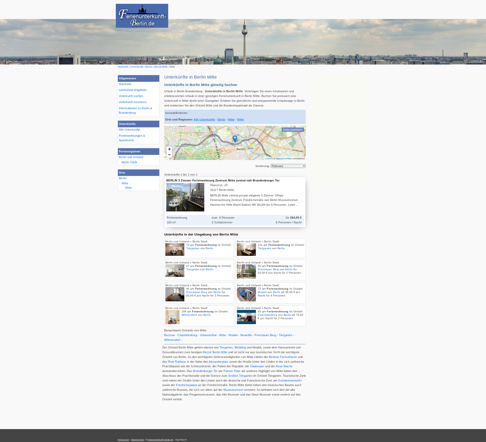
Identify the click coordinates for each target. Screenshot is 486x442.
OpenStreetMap (284, 158)
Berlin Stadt (129, 162)
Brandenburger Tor (205, 371)
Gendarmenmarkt (289, 380)
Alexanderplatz (218, 361)
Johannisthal (208, 335)
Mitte (125, 183)
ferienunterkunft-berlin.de (160, 440)
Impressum (123, 440)
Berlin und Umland (131, 157)
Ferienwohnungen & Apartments (132, 138)
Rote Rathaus (177, 361)
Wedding (240, 347)
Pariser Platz (232, 371)
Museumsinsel (233, 389)
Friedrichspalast (186, 385)
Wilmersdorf (189, 315)
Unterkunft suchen (131, 96)
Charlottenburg (267, 315)
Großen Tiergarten (240, 375)
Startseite (125, 84)
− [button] (169, 154)
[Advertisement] (339, 132)
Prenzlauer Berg (268, 269)
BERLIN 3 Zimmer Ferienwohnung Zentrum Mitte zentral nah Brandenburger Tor (223, 180)
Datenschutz (137, 440)
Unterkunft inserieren (133, 102)
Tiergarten (193, 248)
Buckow (169, 335)
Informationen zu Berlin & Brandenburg (135, 110)
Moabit (262, 292)
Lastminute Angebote (133, 89)
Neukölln (246, 335)
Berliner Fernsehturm (283, 356)
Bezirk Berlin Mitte (215, 352)
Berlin (122, 178)
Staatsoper (257, 366)
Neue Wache (284, 366)
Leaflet (268, 158)
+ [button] (169, 149)
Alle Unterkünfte (129, 129)
